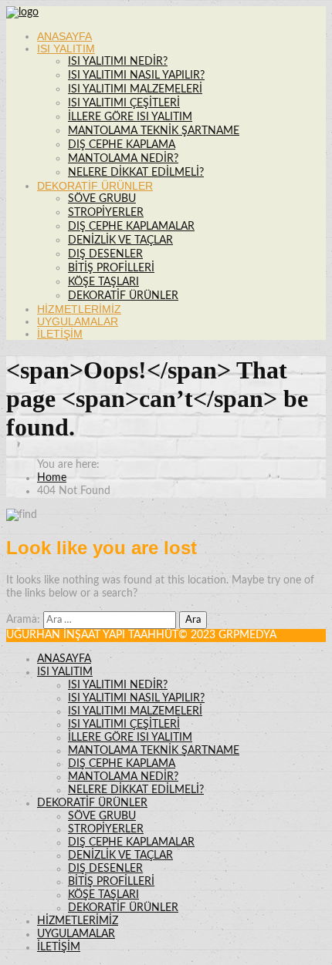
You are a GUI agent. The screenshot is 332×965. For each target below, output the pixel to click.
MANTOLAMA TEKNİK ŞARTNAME (153, 131)
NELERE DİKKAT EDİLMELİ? (136, 172)
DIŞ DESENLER (105, 254)
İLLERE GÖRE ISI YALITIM (130, 117)
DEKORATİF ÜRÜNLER (95, 186)
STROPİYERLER (106, 212)
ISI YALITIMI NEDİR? (118, 61)
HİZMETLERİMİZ (79, 309)
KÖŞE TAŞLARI (103, 282)
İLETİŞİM (60, 334)
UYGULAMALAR (77, 321)
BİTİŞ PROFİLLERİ (111, 268)
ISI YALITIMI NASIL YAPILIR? (136, 75)
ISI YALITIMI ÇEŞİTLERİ (124, 103)
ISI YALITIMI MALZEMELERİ (135, 89)
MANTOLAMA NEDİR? (123, 158)
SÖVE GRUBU (102, 198)
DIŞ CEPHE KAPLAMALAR (131, 226)
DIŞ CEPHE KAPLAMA (121, 145)
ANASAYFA (64, 36)
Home (51, 477)
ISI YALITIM (66, 48)
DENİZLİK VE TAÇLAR (120, 240)
